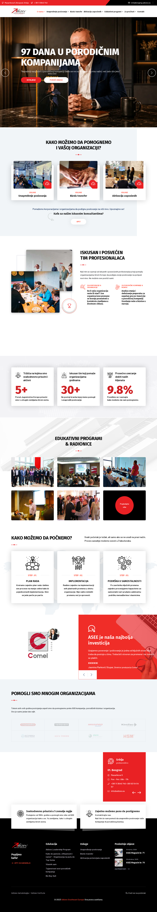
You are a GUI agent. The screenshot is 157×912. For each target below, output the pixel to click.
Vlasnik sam (51, 864)
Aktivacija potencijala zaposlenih (95, 858)
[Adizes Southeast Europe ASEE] (18, 11)
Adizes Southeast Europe (72, 899)
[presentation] (5, 73)
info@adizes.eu (118, 791)
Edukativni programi (112, 12)
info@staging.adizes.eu (141, 3)
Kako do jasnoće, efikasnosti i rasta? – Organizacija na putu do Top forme (60, 856)
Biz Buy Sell (51, 876)
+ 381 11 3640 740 (40, 3)
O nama (40, 12)
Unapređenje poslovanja (57, 12)
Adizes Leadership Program (58, 849)
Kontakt (140, 12)
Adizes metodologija (20, 893)
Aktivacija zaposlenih (92, 12)
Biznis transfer (76, 12)
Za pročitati (129, 12)
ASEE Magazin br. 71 (135, 853)
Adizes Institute (38, 893)
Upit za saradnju (22, 863)
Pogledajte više (124, 505)
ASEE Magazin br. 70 (135, 862)
